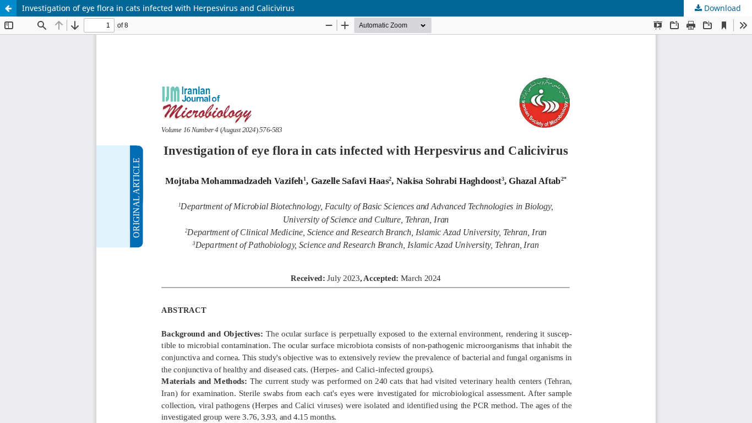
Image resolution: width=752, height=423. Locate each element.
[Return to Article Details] (8, 8)
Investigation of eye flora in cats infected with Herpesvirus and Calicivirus (158, 8)
